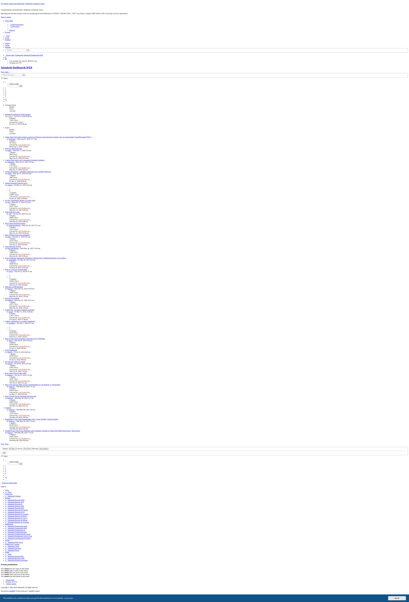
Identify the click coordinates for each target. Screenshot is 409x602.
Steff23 (9, 352)
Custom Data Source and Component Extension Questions (25, 160)
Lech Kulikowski (24, 145)
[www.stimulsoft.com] (204, 5)
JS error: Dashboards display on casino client (20, 200)
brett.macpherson (14, 225)
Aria (8, 202)
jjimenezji (12, 139)
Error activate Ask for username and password (20, 396)
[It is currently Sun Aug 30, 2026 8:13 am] (6, 59)
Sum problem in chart (12, 212)
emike (9, 150)
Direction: (35, 449)
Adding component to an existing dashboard (20, 321)
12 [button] (6, 99)
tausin (11, 312)
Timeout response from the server (16, 183)
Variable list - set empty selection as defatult (19, 310)
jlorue (11, 271)
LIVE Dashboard (11, 350)
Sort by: (20, 449)
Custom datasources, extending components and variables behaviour (28, 172)
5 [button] (5, 96)
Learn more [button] (68, 598)
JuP (10, 214)
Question (8, 408)
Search (7, 43)
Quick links (9, 21)
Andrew (10, 116)
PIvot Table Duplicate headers (15, 223)
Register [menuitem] (8, 40)
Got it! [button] (397, 598)
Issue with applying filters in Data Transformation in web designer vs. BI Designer (32, 385)
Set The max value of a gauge (15, 362)
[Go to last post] (24, 122)
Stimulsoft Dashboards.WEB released (17, 114)
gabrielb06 (12, 260)
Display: (6, 449)
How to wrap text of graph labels (16, 269)
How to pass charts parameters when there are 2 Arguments (25, 339)
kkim (9, 237)
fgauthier (12, 323)
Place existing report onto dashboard (17, 235)
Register (8, 47)
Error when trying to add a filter (15, 373)
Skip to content (6, 17)
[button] (5, 82)
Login (7, 45)
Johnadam (10, 162)
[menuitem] (16, 24)
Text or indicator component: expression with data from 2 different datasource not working (35, 258)
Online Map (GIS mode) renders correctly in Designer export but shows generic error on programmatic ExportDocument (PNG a (48, 137)
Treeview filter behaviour (13, 149)
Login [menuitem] (7, 38)
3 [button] (5, 92)
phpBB (11, 591)
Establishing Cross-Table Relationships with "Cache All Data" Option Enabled (31, 419)
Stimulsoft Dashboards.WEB (16, 67)
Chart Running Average (13, 246)
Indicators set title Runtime (14, 287)
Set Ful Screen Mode (12, 298)
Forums (7, 32)
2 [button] (5, 90)
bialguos (10, 289)
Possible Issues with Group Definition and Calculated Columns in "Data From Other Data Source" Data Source (42, 431)
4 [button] (5, 94)
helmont (10, 364)
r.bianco (10, 185)
